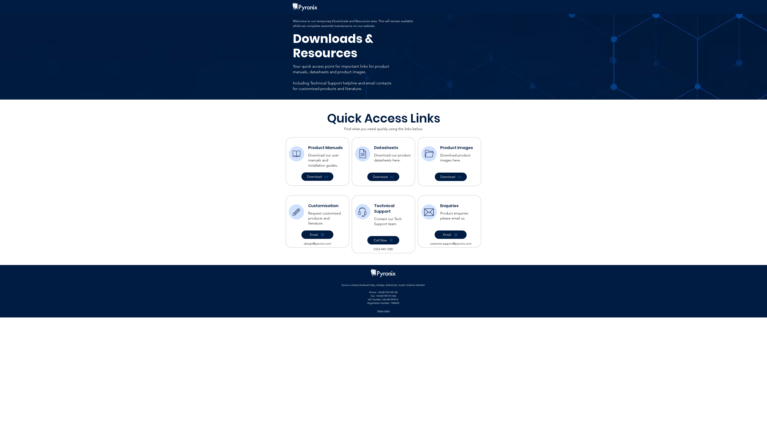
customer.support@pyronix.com (451, 243)
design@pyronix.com (317, 243)
